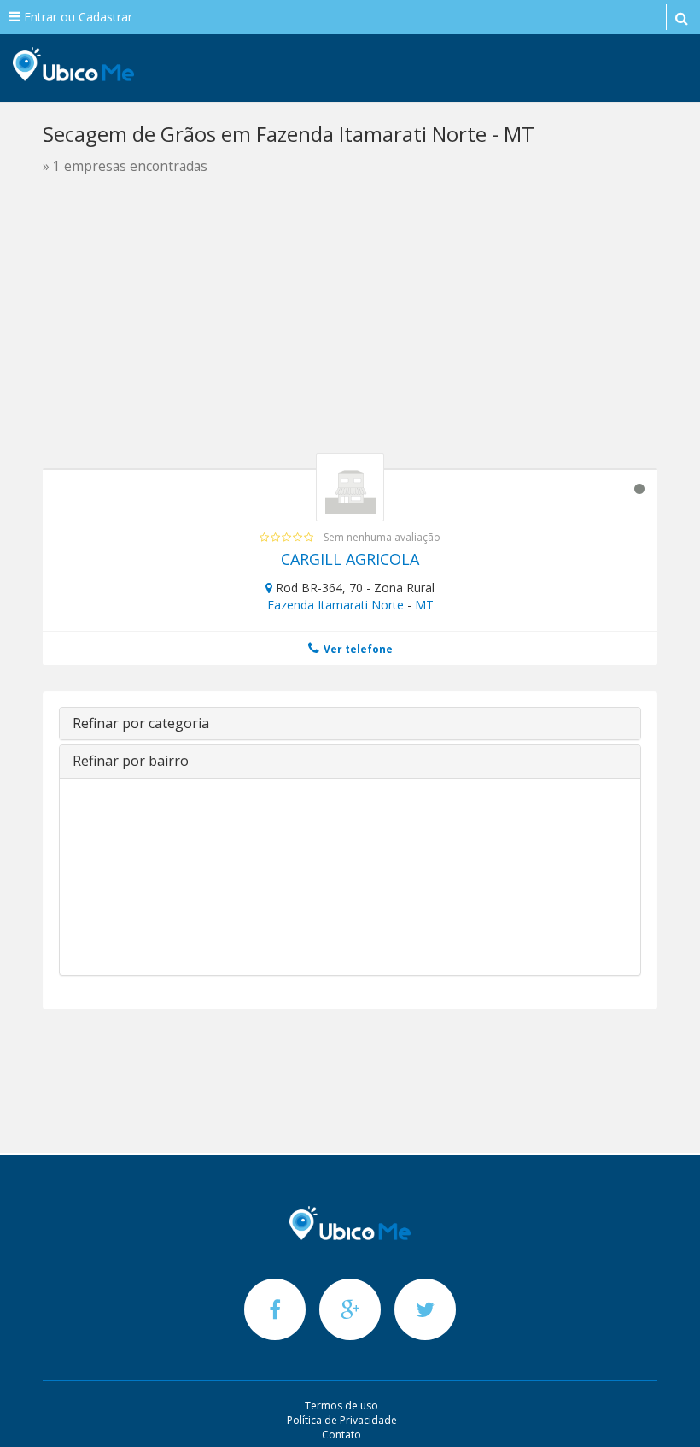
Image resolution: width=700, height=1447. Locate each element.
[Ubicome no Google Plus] (351, 1309)
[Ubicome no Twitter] (425, 1309)
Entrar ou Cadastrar (76, 17)
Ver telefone (357, 649)
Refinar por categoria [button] (141, 723)
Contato (341, 1434)
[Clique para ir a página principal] (350, 1223)
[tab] (350, 724)
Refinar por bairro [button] (131, 760)
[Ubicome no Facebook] (276, 1309)
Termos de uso (341, 1405)
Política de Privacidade (342, 1420)
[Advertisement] (350, 331)
